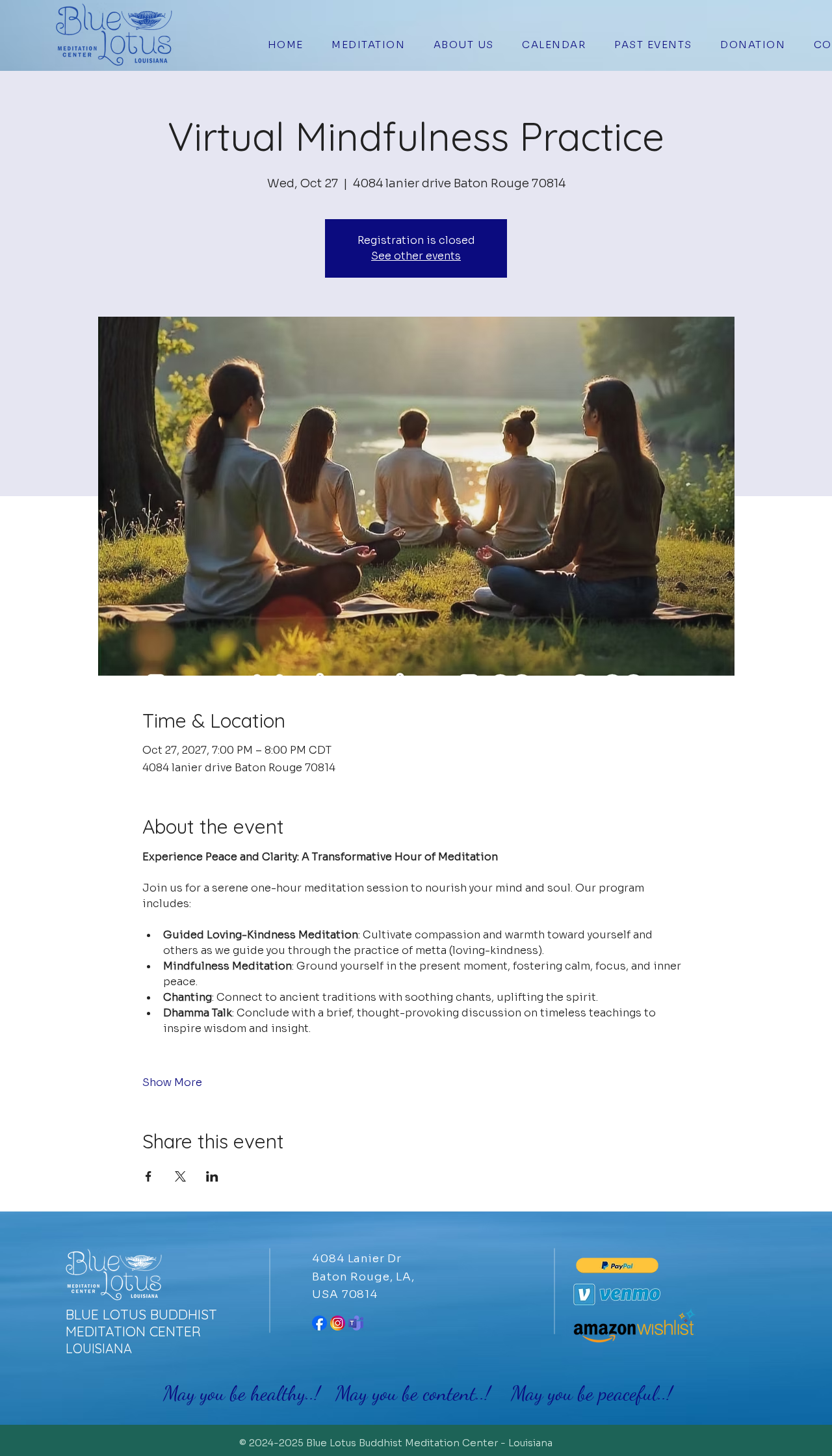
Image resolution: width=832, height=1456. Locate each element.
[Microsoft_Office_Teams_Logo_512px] (355, 1323)
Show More (172, 1082)
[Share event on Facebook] (148, 1176)
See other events (416, 256)
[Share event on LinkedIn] (212, 1176)
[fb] (319, 1323)
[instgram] (337, 1323)
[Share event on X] (180, 1176)
